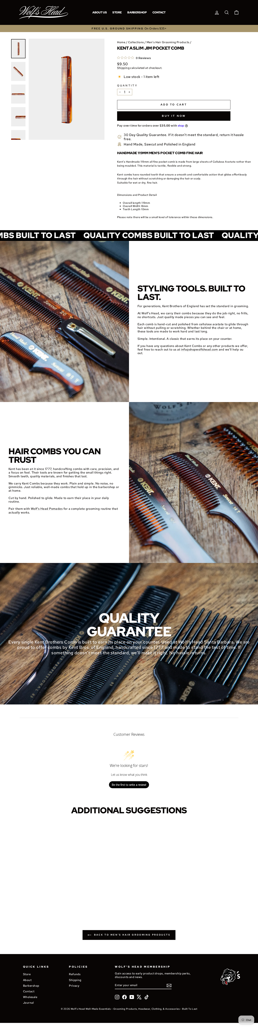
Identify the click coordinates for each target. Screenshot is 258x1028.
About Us (99, 12)
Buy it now (174, 116)
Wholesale (30, 997)
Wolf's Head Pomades (47, 509)
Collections (136, 42)
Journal (28, 1003)
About (27, 980)
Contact (159, 12)
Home (121, 42)
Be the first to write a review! (129, 785)
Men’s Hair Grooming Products (168, 42)
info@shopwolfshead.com (199, 349)
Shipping (123, 68)
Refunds (74, 974)
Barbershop (137, 12)
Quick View (36, 897)
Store (117, 12)
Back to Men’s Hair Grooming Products (131, 934)
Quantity (127, 85)
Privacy (74, 986)
